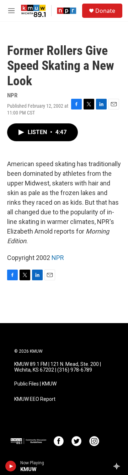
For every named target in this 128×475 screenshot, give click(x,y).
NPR (58, 257)
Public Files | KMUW (35, 384)
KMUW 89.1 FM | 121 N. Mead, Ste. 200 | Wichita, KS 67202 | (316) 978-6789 (57, 367)
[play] (10, 466)
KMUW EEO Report (34, 399)
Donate (105, 10)
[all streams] (118, 466)
